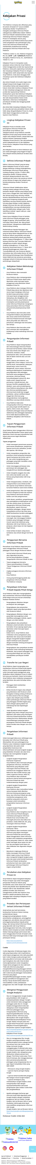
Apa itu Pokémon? (6, 1156)
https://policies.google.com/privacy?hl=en (20, 1035)
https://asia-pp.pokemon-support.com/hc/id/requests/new (17, 942)
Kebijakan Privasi (5, 1158)
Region (32, 1149)
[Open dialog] (33, 2)
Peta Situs (16, 1158)
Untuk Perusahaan (26, 1158)
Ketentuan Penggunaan (20, 1156)
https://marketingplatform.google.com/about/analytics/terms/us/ (20, 1031)
